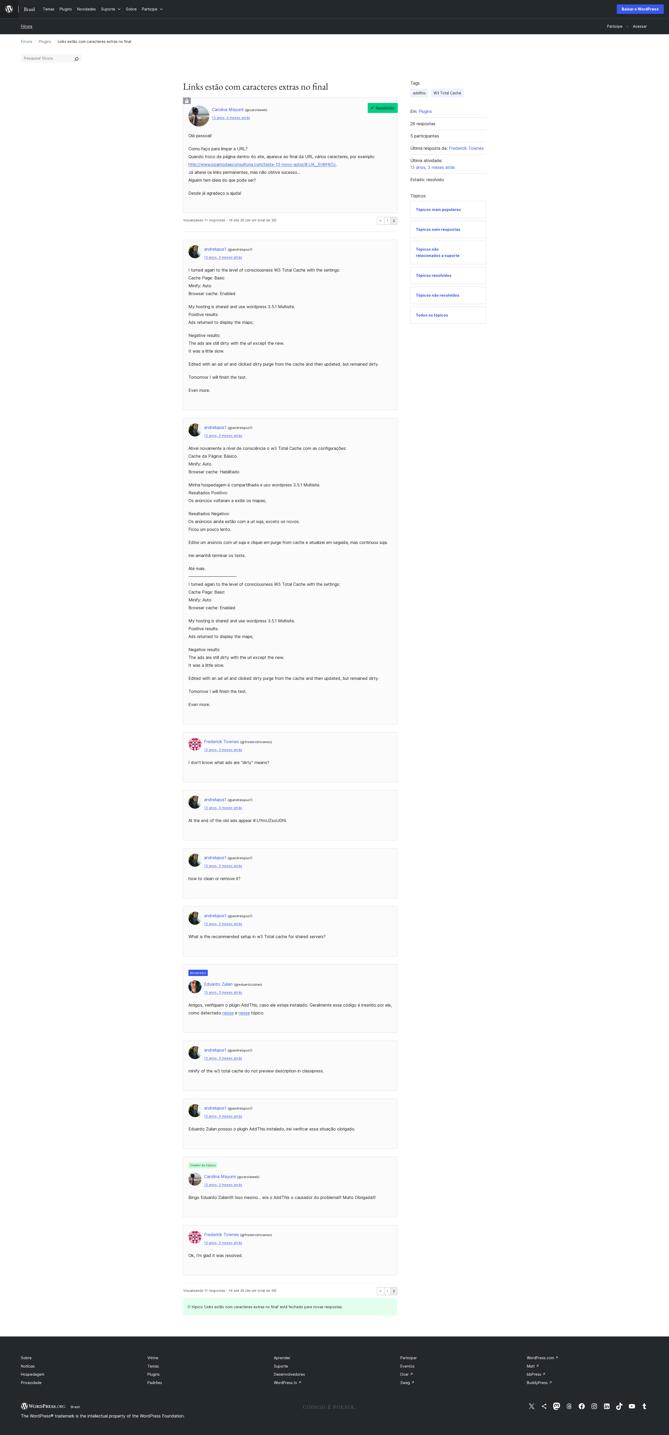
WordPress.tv (288, 1382)
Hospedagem (32, 1374)
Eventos (407, 1366)
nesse (228, 1012)
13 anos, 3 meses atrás (223, 257)
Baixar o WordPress (640, 9)
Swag (407, 1382)
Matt (533, 1366)
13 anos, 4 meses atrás (231, 118)
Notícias (28, 1366)
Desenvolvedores (289, 1374)
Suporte (281, 1366)
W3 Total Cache (447, 93)
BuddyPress (539, 1382)
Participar (408, 1358)
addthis (419, 93)
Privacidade (31, 1382)
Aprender (282, 1358)
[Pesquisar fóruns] (77, 58)
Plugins (45, 41)
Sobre (26, 1358)
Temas (153, 1366)
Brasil (75, 1407)
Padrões (154, 1382)
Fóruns (26, 26)
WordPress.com (542, 1358)
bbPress (536, 1374)
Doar (406, 1374)
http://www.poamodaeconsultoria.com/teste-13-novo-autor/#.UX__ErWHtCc (262, 164)
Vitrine (152, 1358)
